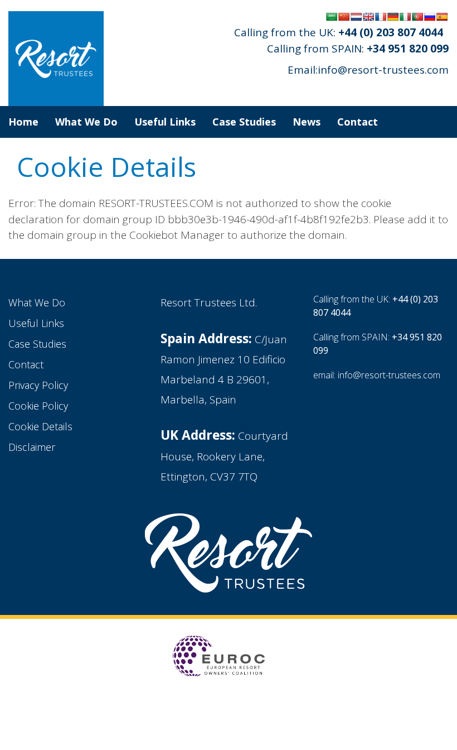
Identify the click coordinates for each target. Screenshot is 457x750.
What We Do (86, 121)
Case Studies (244, 121)
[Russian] (429, 16)
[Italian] (405, 16)
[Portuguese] (417, 16)
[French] (380, 16)
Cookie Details (40, 426)
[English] (368, 16)
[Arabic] (331, 16)
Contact (357, 121)
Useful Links (165, 121)
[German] (392, 16)
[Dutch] (356, 16)
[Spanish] (442, 16)
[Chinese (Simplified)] (343, 16)
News (306, 121)
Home (23, 121)
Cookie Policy (38, 405)
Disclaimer (31, 447)
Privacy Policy (38, 385)
